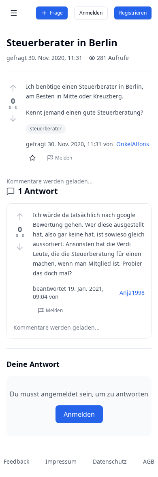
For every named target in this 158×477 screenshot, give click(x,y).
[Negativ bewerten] (12, 118)
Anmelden (90, 12)
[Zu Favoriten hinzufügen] (32, 157)
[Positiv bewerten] (12, 88)
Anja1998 (132, 292)
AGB (148, 461)
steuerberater (46, 128)
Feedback (16, 461)
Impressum (61, 461)
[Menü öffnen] (13, 13)
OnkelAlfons (132, 144)
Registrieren (133, 12)
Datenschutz (110, 461)
